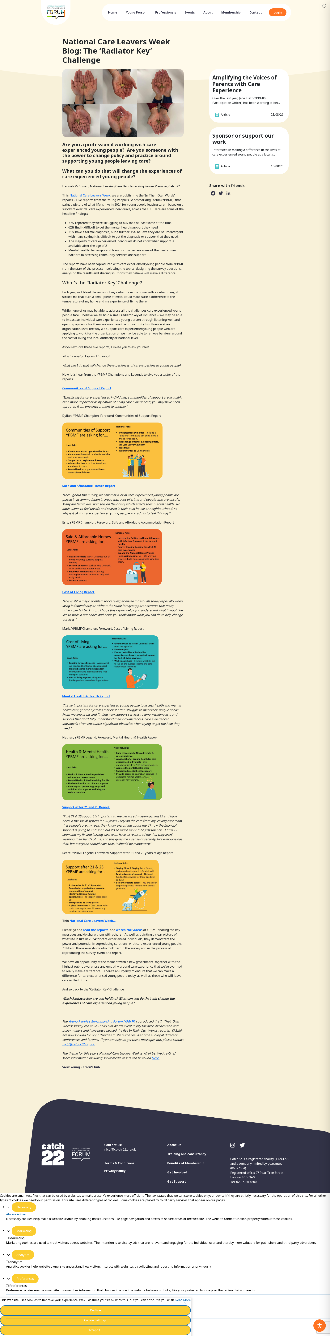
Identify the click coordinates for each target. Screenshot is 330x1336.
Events (190, 12)
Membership (231, 12)
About (208, 12)
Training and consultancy (186, 1154)
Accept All (95, 1330)
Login (278, 12)
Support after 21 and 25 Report (86, 807)
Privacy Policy (114, 1171)
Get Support (176, 1181)
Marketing (24, 1231)
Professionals (165, 12)
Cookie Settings (95, 1320)
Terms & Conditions (119, 1163)
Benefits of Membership (185, 1163)
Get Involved (177, 1172)
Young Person (136, 12)
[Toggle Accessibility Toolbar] (319, 1325)
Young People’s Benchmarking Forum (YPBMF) (101, 1021)
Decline (95, 1310)
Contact (255, 12)
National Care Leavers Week (90, 195)
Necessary (23, 1207)
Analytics (22, 1255)
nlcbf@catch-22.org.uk (120, 1149)
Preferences (25, 1279)
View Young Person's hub (81, 1067)
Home (112, 12)
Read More (183, 1300)
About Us (174, 1145)
